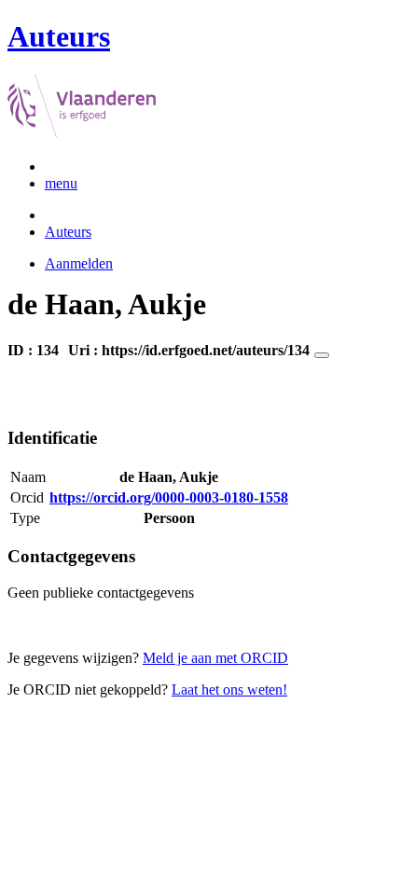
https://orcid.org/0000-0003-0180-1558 (168, 497)
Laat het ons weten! (229, 689)
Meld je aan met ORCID (215, 658)
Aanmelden (79, 263)
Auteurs (68, 232)
